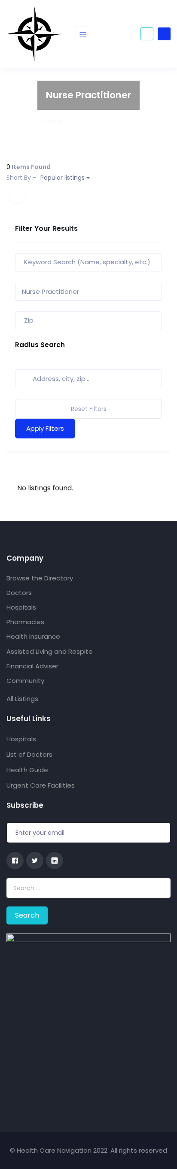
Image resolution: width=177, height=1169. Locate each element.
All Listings (22, 698)
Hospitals (21, 607)
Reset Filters (89, 409)
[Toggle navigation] (83, 34)
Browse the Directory (39, 578)
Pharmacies (25, 621)
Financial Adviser (32, 666)
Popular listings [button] (45, 177)
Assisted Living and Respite (49, 651)
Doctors (19, 592)
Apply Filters (45, 428)
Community (25, 680)
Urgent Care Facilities (40, 785)
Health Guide (27, 769)
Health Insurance (33, 636)
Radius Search (40, 344)
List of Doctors (29, 754)
